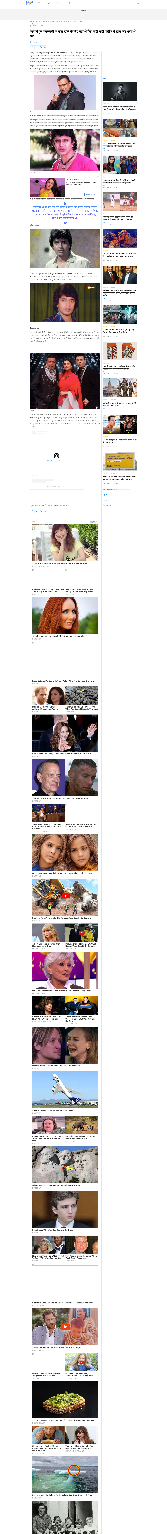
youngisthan (33, 172)
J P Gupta (33, 42)
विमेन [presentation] (104, 177)
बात (33, 273)
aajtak (31, 269)
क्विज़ (59, 3)
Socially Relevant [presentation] (109, 140)
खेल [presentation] (104, 214)
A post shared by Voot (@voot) (56, 486)
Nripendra (106, 112)
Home (32, 21)
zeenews (32, 410)
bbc (31, 111)
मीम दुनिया (69, 3)
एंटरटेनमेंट (38, 21)
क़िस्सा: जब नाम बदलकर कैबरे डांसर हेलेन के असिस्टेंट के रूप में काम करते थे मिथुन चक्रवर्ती (65, 199)
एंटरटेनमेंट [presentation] (105, 250)
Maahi (105, 149)
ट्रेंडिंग (39, 3)
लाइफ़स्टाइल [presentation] (106, 103)
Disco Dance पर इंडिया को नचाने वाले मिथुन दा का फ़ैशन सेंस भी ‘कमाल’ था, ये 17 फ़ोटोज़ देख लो (67, 116)
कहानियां (49, 3)
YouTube (32, 324)
